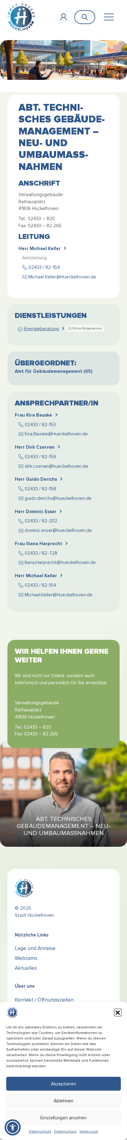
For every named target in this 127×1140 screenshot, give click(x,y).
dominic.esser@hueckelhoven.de (58, 530)
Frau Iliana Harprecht (38, 543)
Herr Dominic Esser (35, 511)
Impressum (89, 1131)
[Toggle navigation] (108, 17)
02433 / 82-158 (40, 489)
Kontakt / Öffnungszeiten (44, 1000)
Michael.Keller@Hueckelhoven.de (62, 277)
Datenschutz (40, 1131)
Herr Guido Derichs (36, 479)
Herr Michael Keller (39, 248)
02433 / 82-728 (41, 553)
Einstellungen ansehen (63, 1118)
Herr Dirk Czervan (35, 447)
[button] (118, 1012)
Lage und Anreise (35, 948)
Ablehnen (63, 1101)
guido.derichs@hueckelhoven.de (58, 498)
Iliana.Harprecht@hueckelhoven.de (60, 562)
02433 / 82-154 (44, 267)
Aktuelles (26, 968)
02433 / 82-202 (41, 521)
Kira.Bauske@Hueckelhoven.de (56, 434)
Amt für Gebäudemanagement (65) (53, 371)
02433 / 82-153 (40, 424)
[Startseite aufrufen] (21, 17)
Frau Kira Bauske (33, 415)
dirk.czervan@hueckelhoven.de (56, 466)
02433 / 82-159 (40, 456)
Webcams (26, 958)
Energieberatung (41, 328)
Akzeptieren (63, 1084)
